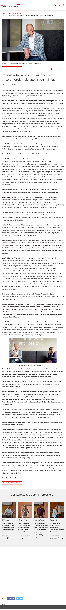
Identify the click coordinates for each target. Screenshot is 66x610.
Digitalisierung (39, 520)
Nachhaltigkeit (22, 520)
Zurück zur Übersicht (58, 69)
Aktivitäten (5, 519)
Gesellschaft (6, 520)
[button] (3, 605)
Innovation (53, 520)
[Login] (55, 5)
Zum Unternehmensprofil (11, 483)
